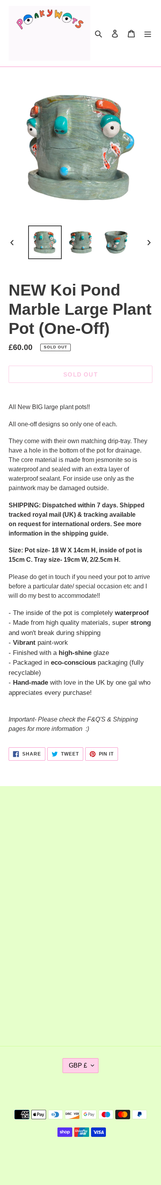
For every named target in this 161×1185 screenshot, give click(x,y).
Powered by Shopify (106, 1159)
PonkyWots (65, 1159)
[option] (45, 242)
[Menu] (148, 33)
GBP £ (78, 1065)
